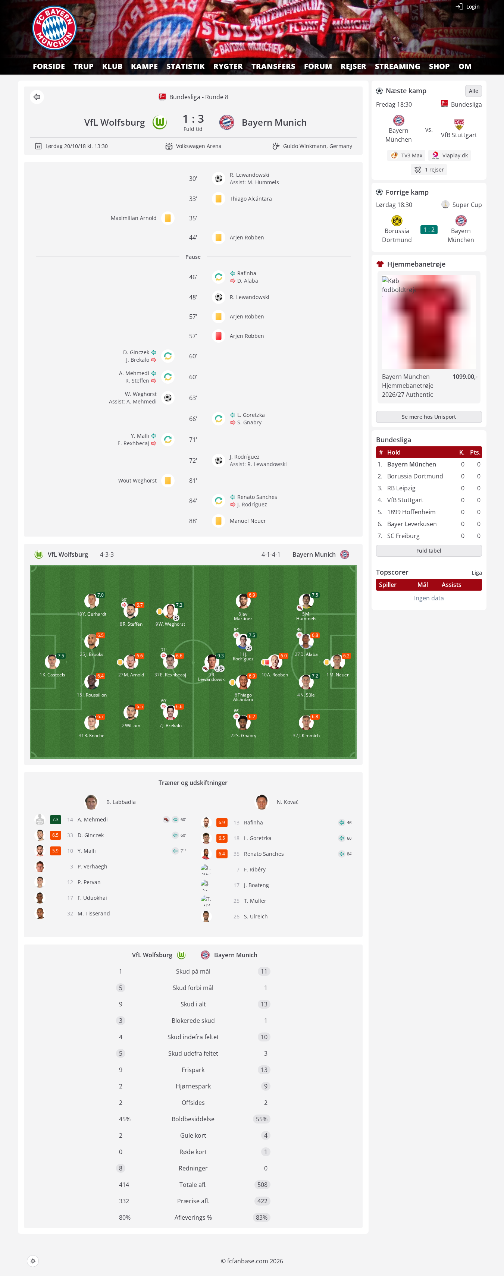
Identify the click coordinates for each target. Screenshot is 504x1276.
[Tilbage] (37, 97)
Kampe (144, 66)
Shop (439, 66)
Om (465, 66)
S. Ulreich (256, 916)
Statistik (185, 66)
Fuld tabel (428, 550)
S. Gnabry (249, 422)
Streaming (397, 66)
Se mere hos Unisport (429, 416)
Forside (49, 66)
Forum (318, 66)
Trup (83, 66)
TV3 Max (411, 155)
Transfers (273, 66)
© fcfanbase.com (244, 1261)
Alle (473, 90)
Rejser (353, 66)
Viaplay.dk (455, 155)
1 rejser (434, 169)
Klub (112, 66)
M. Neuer (339, 675)
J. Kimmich (309, 735)
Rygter (228, 66)
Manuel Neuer (248, 520)
